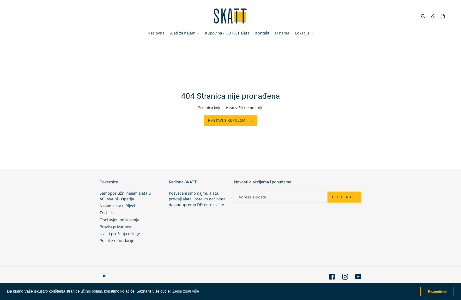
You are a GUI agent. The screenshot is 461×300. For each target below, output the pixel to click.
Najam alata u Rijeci (117, 206)
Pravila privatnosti (116, 226)
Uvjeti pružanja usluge (120, 233)
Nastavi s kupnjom (226, 120)
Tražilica (107, 212)
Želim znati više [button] (185, 291)
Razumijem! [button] (437, 291)
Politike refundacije (117, 240)
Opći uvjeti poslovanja (119, 219)
